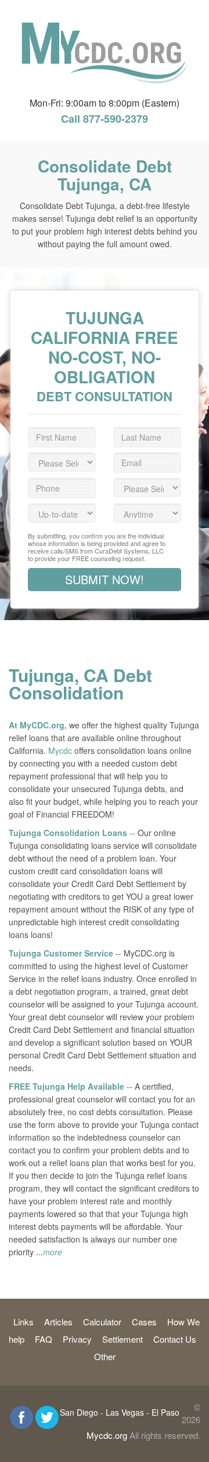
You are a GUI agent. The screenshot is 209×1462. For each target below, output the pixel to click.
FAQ (43, 1339)
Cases (144, 1322)
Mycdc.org (107, 1435)
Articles (58, 1322)
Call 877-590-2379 (104, 118)
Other (105, 1356)
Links (23, 1322)
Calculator (102, 1322)
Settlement (122, 1339)
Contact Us (174, 1339)
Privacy (77, 1339)
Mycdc (60, 750)
